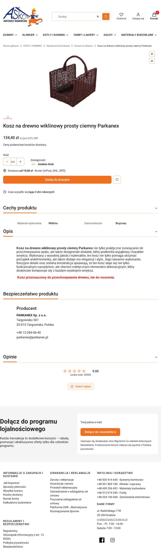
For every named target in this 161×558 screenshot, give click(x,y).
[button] (105, 16)
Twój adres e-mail (91, 422)
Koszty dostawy (13, 494)
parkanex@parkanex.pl (32, 337)
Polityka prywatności (16, 542)
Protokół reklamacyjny (63, 487)
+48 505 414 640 (107, 479)
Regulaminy (10, 530)
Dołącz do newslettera (100, 432)
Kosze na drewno (83, 45)
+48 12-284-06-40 (28, 332)
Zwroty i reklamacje (62, 479)
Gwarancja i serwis (61, 483)
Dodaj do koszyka (57, 179)
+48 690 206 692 (107, 488)
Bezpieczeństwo (13, 546)
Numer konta (11, 498)
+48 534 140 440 (107, 497)
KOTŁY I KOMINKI (32, 45)
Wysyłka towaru (13, 490)
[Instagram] (112, 540)
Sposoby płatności (14, 486)
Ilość (6, 154)
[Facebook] (101, 540)
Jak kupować (11, 482)
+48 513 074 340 (107, 492)
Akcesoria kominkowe (58, 45)
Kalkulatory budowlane (17, 502)
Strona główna (11, 45)
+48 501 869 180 (107, 484)
